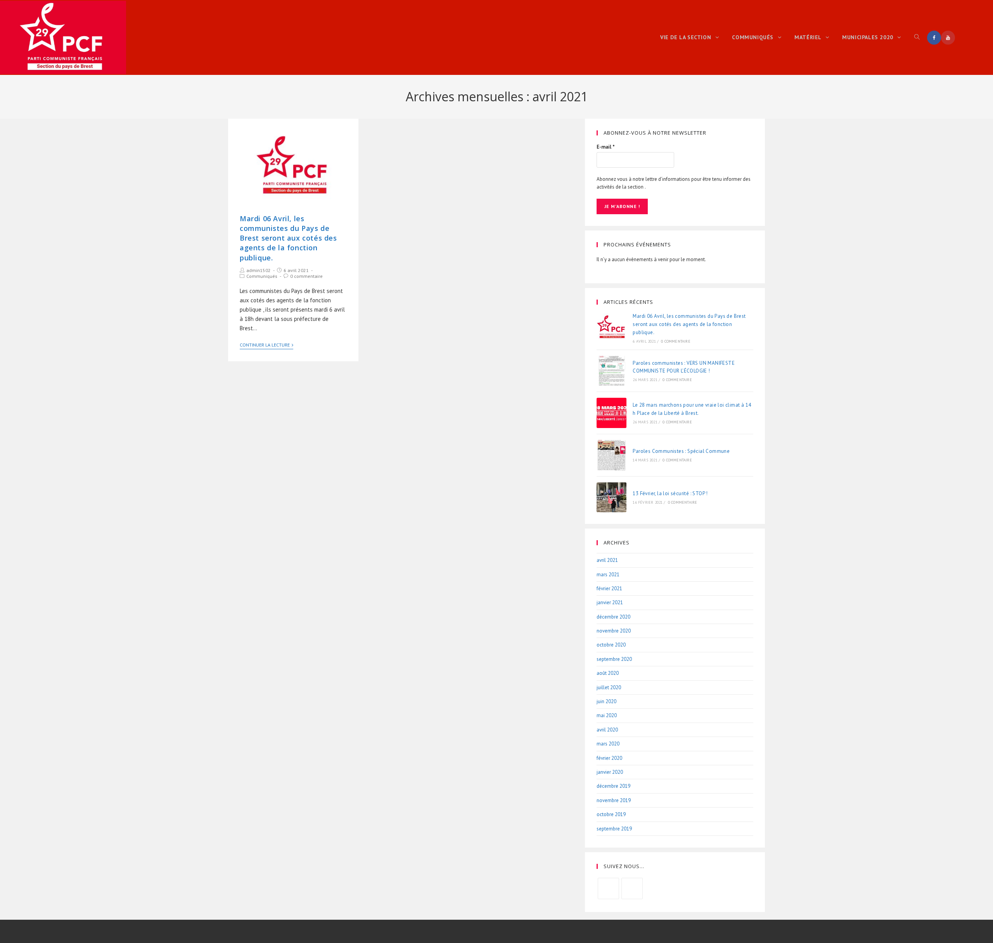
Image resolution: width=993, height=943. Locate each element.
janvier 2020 (610, 772)
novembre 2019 (614, 800)
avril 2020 (607, 729)
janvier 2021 (610, 602)
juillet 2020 (609, 687)
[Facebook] (608, 888)
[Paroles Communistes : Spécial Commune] (612, 455)
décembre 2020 (613, 617)
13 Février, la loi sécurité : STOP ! (670, 493)
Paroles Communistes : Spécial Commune (681, 451)
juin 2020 (606, 701)
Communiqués (261, 276)
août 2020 (608, 673)
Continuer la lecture (265, 345)
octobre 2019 (611, 814)
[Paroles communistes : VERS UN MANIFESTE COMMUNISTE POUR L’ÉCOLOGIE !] (612, 371)
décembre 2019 (613, 786)
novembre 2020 (614, 631)
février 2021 (609, 588)
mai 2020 (607, 715)
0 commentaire (306, 276)
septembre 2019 (614, 828)
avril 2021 (607, 560)
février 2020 (609, 758)
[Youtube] (632, 888)
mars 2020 (608, 743)
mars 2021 (608, 574)
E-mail (606, 147)
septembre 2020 (614, 659)
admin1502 (258, 270)
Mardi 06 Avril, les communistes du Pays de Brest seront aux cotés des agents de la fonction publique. (288, 238)
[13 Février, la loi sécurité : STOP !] (612, 497)
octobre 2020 (611, 644)
